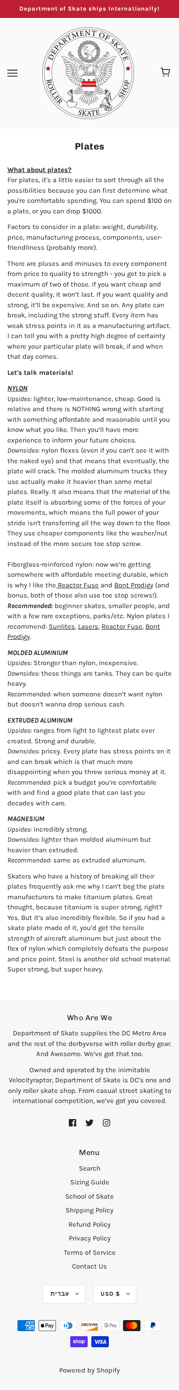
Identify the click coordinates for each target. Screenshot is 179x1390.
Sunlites (62, 626)
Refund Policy (89, 1224)
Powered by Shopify (89, 1370)
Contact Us (89, 1266)
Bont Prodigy (133, 585)
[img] (72, 1123)
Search (90, 1168)
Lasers (88, 626)
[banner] (88, 72)
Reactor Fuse (77, 585)
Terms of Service (90, 1252)
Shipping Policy (89, 1210)
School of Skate (89, 1196)
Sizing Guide (89, 1182)
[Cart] (167, 73)
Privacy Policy (90, 1238)
